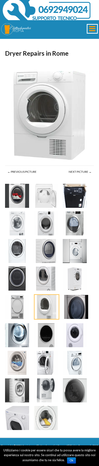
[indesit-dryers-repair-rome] (49, 116)
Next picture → (80, 171)
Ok (71, 460)
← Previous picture (22, 171)
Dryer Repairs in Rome (36, 53)
